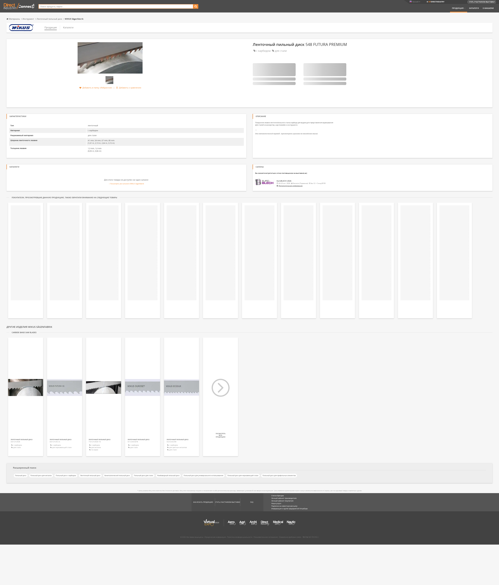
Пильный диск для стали (143, 475)
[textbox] (115, 6)
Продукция (458, 8)
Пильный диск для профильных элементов (279, 475)
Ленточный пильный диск (90, 475)
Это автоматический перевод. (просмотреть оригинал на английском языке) (286, 134)
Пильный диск (20, 475)
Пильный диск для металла (41, 475)
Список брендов (277, 496)
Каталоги (474, 8)
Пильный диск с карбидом (66, 475)
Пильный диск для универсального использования (203, 475)
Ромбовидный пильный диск (168, 475)
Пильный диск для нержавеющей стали (242, 475)
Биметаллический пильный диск (117, 475)
